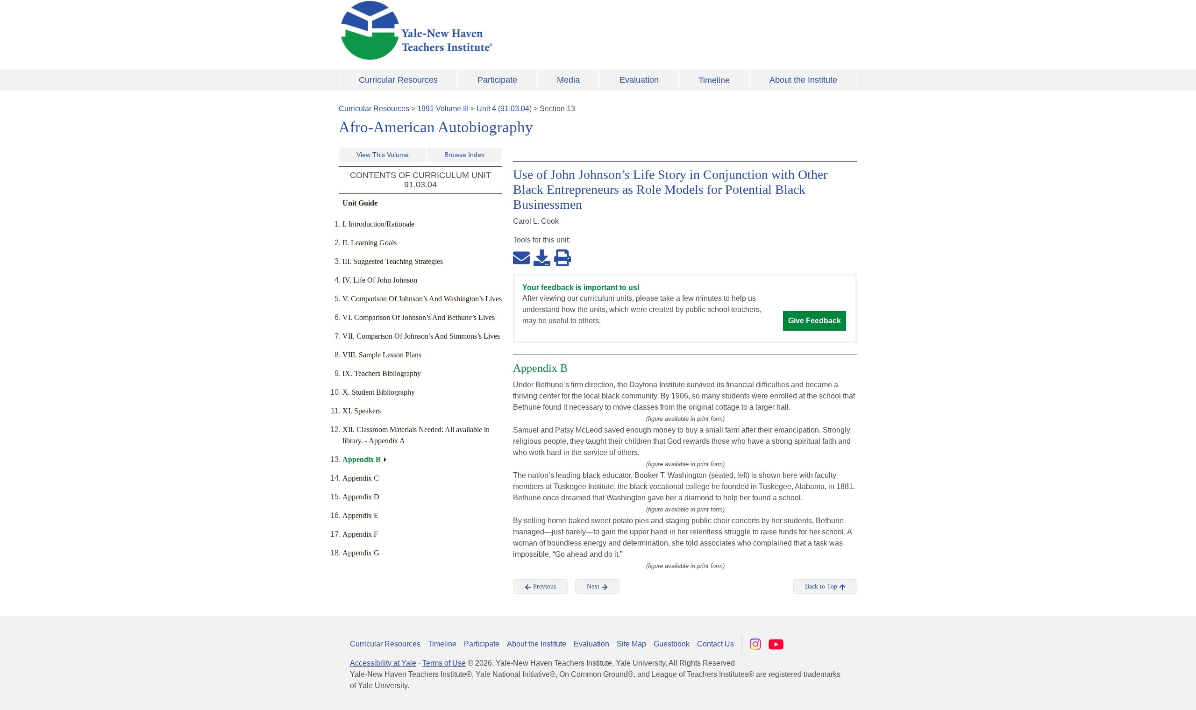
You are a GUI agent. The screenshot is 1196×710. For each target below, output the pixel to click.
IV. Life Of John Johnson (379, 280)
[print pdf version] (562, 257)
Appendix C (360, 478)
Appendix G (360, 553)
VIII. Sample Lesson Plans (381, 355)
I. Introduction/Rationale (378, 224)
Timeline (714, 80)
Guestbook (672, 644)
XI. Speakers (361, 411)
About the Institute (803, 80)
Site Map (631, 644)
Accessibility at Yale (383, 663)
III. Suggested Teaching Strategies (392, 261)
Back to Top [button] (822, 586)
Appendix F (360, 534)
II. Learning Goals (369, 243)
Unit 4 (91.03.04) (504, 109)
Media (568, 80)
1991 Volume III (443, 109)
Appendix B (361, 459)
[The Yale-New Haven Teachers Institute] (509, 30)
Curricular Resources (398, 80)
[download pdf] (542, 257)
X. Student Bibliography (378, 392)
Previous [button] (543, 586)
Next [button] (594, 586)
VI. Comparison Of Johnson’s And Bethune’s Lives (418, 317)
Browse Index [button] (464, 154)
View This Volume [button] (382, 154)
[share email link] (521, 257)
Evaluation (639, 80)
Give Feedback (814, 321)
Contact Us (715, 644)
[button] (1142, 694)
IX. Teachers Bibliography (381, 373)
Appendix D (360, 497)
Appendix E (360, 515)
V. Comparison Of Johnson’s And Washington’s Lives (422, 299)
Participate (497, 80)
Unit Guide (359, 203)
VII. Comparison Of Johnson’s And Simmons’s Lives (421, 336)
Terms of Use (444, 663)
